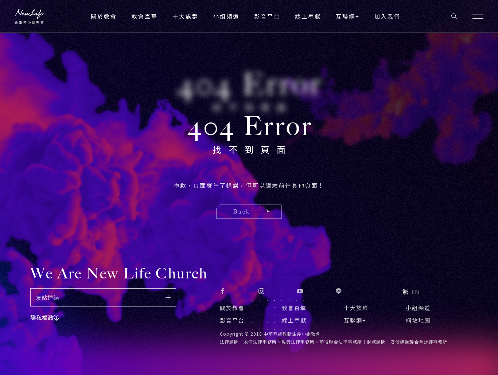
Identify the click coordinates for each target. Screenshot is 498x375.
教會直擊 (294, 308)
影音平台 (232, 320)
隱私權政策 (44, 317)
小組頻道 (226, 16)
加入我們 (387, 16)
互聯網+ (348, 16)
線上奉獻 (294, 320)
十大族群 (356, 308)
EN (415, 291)
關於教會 (232, 308)
